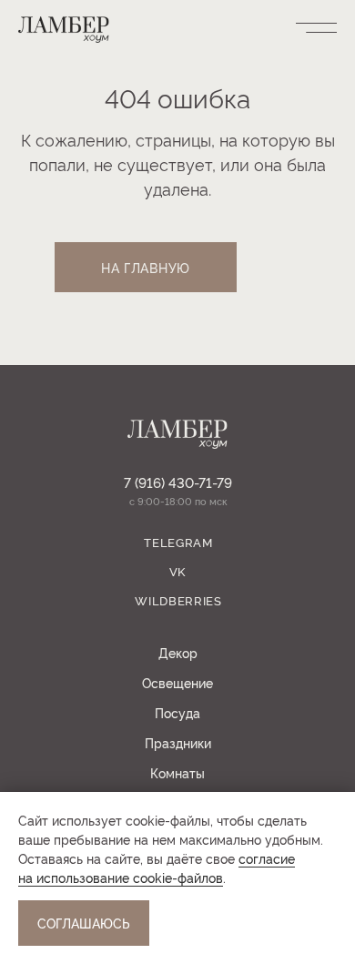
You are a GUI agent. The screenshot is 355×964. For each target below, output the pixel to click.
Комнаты (177, 772)
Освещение (177, 682)
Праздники (178, 742)
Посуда (177, 712)
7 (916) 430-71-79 (178, 482)
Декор (178, 652)
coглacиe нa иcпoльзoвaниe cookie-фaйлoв (156, 867)
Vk (177, 571)
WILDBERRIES (178, 600)
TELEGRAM (178, 541)
